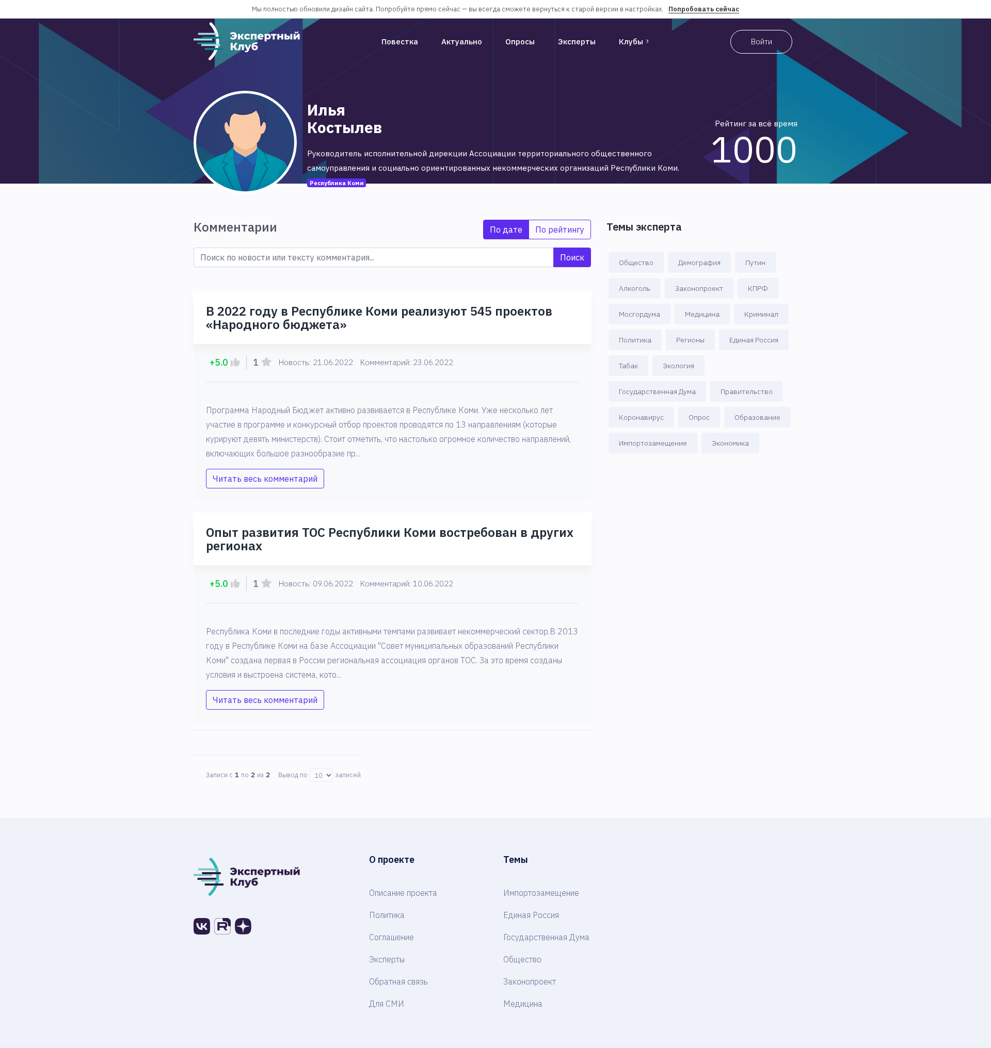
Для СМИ (386, 1003)
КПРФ (758, 288)
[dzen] (243, 926)
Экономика (730, 443)
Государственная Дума (657, 391)
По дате (506, 229)
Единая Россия (753, 340)
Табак (628, 365)
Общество (636, 262)
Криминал (761, 314)
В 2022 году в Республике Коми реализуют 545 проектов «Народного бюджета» (379, 318)
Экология (678, 365)
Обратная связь (398, 981)
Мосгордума (639, 314)
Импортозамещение (653, 443)
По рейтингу (559, 229)
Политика (635, 340)
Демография (699, 262)
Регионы (690, 340)
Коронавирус (641, 417)
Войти (761, 41)
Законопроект (699, 288)
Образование (757, 417)
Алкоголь (634, 288)
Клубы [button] (631, 41)
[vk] (202, 926)
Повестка (399, 41)
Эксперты (577, 41)
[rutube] (222, 926)
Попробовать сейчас (703, 9)
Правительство (747, 391)
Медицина (702, 314)
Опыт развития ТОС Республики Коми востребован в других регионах (389, 539)
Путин (755, 262)
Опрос (699, 417)
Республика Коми (337, 183)
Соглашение (391, 937)
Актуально (461, 41)
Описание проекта (403, 893)
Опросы (520, 41)
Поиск (572, 257)
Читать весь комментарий (265, 478)
